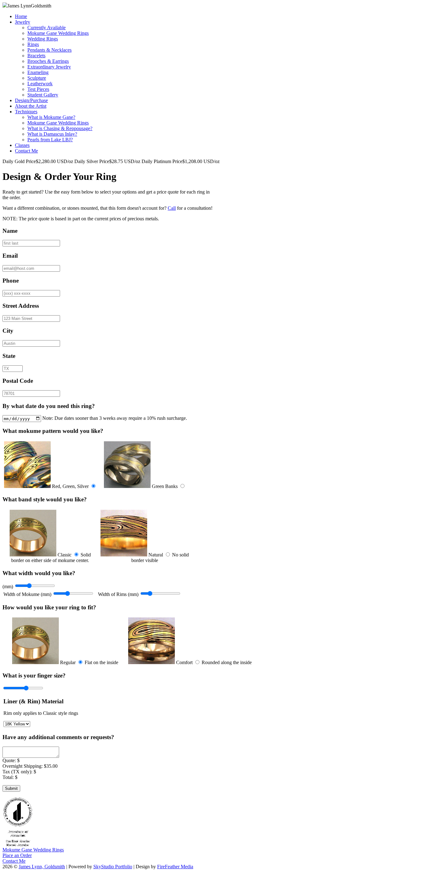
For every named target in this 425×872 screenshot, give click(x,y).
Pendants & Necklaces (49, 50)
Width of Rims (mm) (118, 594)
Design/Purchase (31, 100)
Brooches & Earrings (48, 61)
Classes (22, 145)
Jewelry (22, 22)
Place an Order (17, 855)
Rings (33, 44)
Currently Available (46, 27)
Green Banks (165, 486)
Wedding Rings (42, 38)
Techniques (26, 111)
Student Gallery (42, 94)
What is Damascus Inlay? (52, 134)
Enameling (38, 72)
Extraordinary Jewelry (49, 66)
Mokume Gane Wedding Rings (58, 33)
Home (21, 16)
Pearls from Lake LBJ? (50, 139)
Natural (155, 554)
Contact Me (26, 150)
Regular (68, 662)
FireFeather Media (175, 866)
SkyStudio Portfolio (112, 866)
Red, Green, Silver (70, 486)
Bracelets (36, 55)
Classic (65, 554)
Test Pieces (38, 89)
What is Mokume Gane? (51, 117)
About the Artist (30, 106)
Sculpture (36, 78)
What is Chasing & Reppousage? (59, 128)
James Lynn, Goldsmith (42, 866)
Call (172, 208)
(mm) (7, 586)
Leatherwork (40, 83)
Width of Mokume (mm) (27, 594)
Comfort (184, 662)
